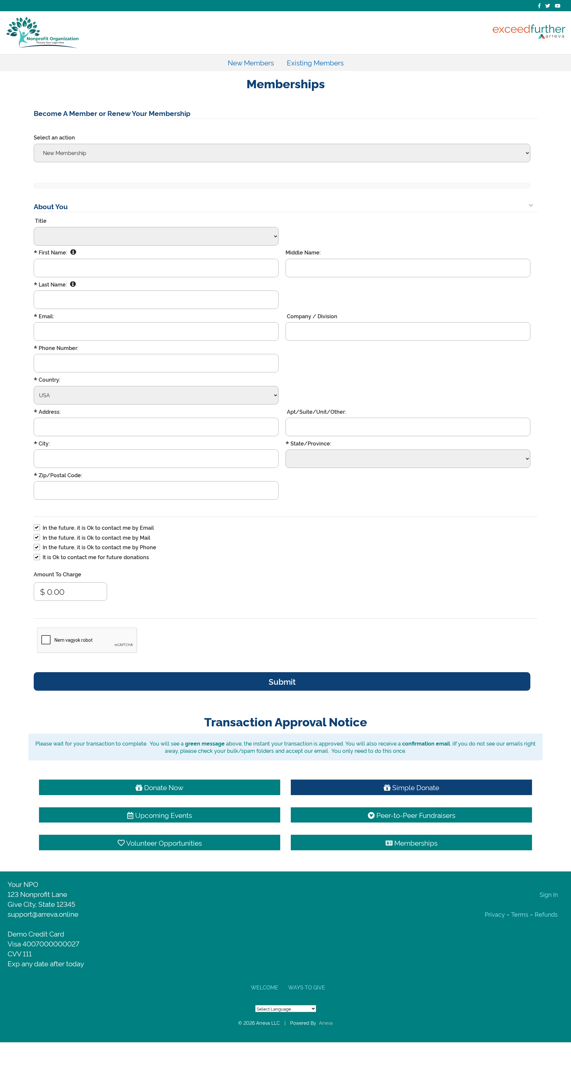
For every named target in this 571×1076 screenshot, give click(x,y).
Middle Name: (303, 252)
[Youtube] (557, 5)
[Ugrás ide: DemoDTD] (43, 33)
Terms (519, 914)
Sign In (549, 894)
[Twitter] (548, 5)
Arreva (326, 1022)
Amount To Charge (57, 574)
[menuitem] (250, 62)
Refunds (546, 914)
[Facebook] (539, 5)
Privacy (496, 914)
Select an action (54, 137)
